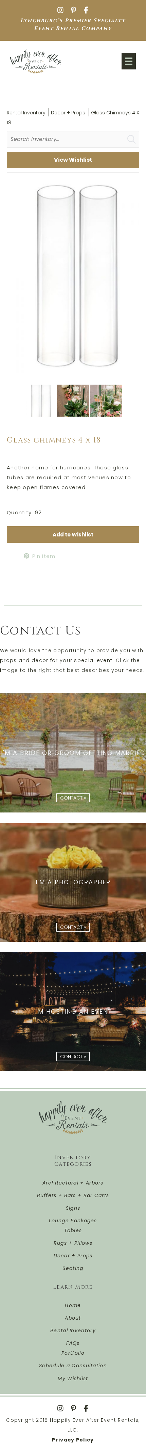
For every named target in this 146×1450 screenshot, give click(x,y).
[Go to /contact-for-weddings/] (73, 752)
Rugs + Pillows (73, 1243)
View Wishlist (73, 160)
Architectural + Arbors (73, 1182)
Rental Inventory (26, 112)
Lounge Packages (73, 1220)
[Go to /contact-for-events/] (73, 1011)
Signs (73, 1208)
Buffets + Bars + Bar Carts (73, 1195)
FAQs (72, 1343)
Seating (72, 1268)
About (73, 1318)
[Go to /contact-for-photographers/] (73, 882)
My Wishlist (73, 1378)
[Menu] (129, 61)
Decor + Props (68, 112)
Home (73, 1305)
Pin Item (43, 556)
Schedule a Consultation (73, 1365)
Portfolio (73, 1353)
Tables (73, 1230)
